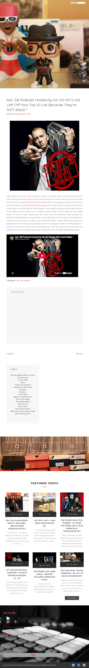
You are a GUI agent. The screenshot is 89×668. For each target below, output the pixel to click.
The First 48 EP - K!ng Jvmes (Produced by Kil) (44, 523)
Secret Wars (22, 394)
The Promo (22, 406)
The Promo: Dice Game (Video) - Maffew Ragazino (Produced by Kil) (44, 576)
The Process (23, 404)
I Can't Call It (23, 380)
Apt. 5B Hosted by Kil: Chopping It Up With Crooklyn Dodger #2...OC (17, 574)
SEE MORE (71, 598)
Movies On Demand (22, 385)
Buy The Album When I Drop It (23, 375)
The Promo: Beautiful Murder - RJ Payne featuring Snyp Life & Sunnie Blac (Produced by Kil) (72, 525)
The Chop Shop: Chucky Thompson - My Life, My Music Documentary (72, 573)
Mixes (23, 382)
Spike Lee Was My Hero (23, 397)
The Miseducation (23, 402)
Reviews (23, 392)
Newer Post (10, 354)
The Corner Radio (23, 399)
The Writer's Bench (22, 409)
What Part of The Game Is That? (22, 411)
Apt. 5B (19, 281)
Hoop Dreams (22, 378)
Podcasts (26, 281)
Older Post (79, 354)
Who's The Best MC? (23, 414)
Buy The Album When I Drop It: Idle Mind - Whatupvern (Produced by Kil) (17, 524)
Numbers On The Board (22, 387)
